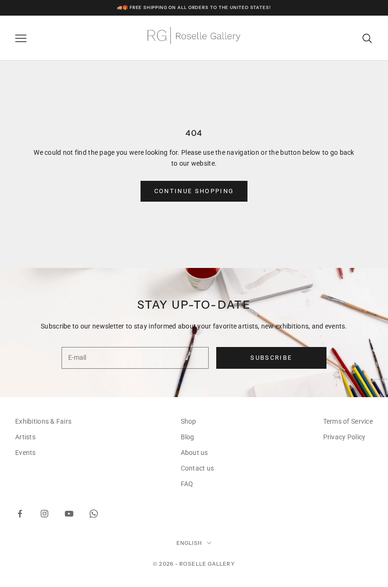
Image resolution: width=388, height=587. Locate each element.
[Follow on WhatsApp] (93, 513)
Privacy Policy (344, 437)
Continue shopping (194, 191)
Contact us (197, 468)
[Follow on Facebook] (20, 513)
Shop (188, 421)
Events (25, 452)
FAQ (187, 484)
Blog (187, 437)
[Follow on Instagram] (44, 513)
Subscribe (271, 357)
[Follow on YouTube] (69, 513)
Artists (25, 437)
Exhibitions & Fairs (43, 421)
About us (194, 452)
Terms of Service (348, 421)
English (189, 543)
